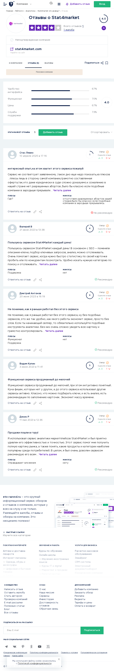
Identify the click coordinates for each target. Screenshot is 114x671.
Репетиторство (51, 574)
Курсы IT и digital (52, 566)
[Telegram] (6, 646)
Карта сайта (17, 656)
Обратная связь (48, 609)
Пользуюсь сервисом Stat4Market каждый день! (39, 242)
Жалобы (48, 63)
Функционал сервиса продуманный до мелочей (39, 379)
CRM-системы (83, 562)
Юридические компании (89, 573)
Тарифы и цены (83, 603)
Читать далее (62, 190)
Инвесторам (46, 599)
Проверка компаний (15, 599)
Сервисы (44, 596)
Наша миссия (46, 593)
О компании (15, 63)
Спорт (9, 576)
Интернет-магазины (14, 558)
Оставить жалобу (14, 593)
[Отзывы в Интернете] (12, 4)
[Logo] (15, 23)
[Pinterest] (23, 646)
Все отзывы (11, 613)
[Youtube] (39, 646)
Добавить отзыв (80, 4)
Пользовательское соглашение (94, 653)
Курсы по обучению (50, 551)
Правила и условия (69, 653)
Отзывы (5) (33, 63)
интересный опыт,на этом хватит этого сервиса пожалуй (45, 169)
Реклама (79, 596)
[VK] (14, 646)
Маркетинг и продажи (54, 570)
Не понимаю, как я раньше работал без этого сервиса (43, 309)
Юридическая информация (15, 653)
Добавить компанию (86, 589)
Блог (7, 609)
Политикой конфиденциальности (34, 663)
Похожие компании (44, 72)
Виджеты (80, 599)
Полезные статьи (14, 606)
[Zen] (31, 646)
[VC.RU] (48, 646)
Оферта (6, 656)
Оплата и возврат (85, 606)
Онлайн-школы (47, 555)
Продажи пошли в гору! (23, 433)
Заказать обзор (84, 593)
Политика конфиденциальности (44, 653)
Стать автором (13, 596)
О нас (42, 589)
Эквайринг (81, 558)
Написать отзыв (13, 589)
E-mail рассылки (13, 603)
